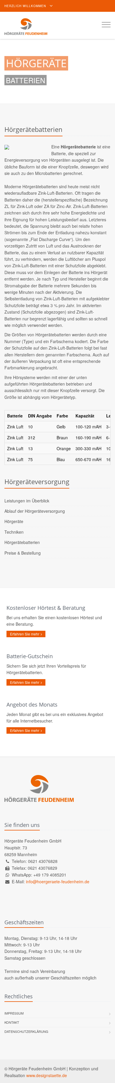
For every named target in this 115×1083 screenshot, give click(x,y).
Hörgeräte (13, 521)
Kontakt (11, 1022)
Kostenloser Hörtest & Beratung (45, 607)
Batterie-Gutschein (29, 656)
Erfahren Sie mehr (24, 633)
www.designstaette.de (46, 1075)
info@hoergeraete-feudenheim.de (57, 881)
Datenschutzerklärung (26, 1031)
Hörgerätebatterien (22, 542)
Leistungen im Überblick (26, 501)
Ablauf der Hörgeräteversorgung (34, 511)
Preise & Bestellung (22, 553)
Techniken (14, 532)
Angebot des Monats (32, 704)
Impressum (14, 1013)
